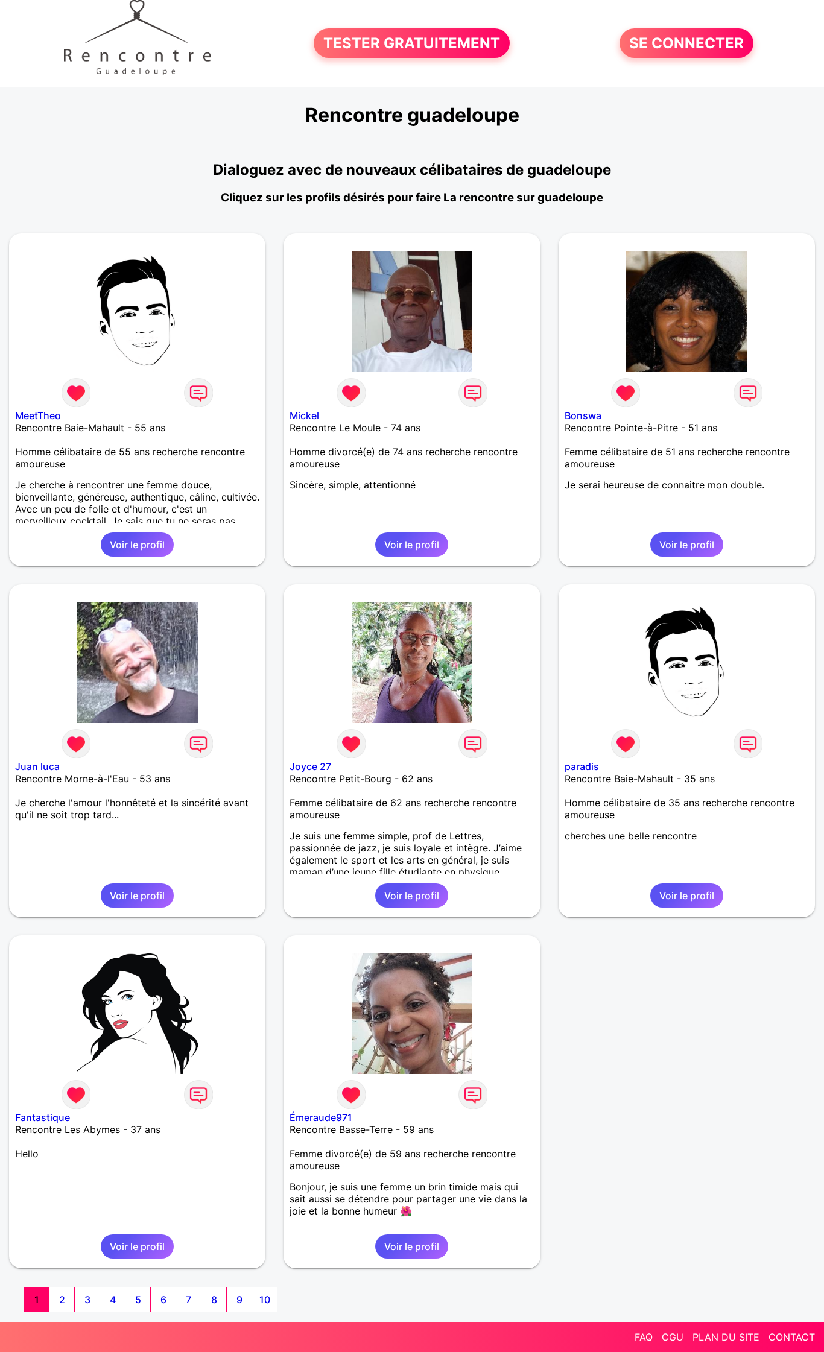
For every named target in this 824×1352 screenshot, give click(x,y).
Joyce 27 (310, 766)
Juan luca (37, 766)
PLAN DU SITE (725, 1337)
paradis (582, 766)
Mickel (304, 415)
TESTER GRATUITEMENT (411, 43)
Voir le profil (137, 545)
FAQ (644, 1337)
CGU (672, 1337)
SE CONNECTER (686, 43)
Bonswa (583, 415)
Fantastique (42, 1117)
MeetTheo (38, 415)
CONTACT (792, 1337)
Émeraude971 (321, 1117)
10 (264, 1300)
